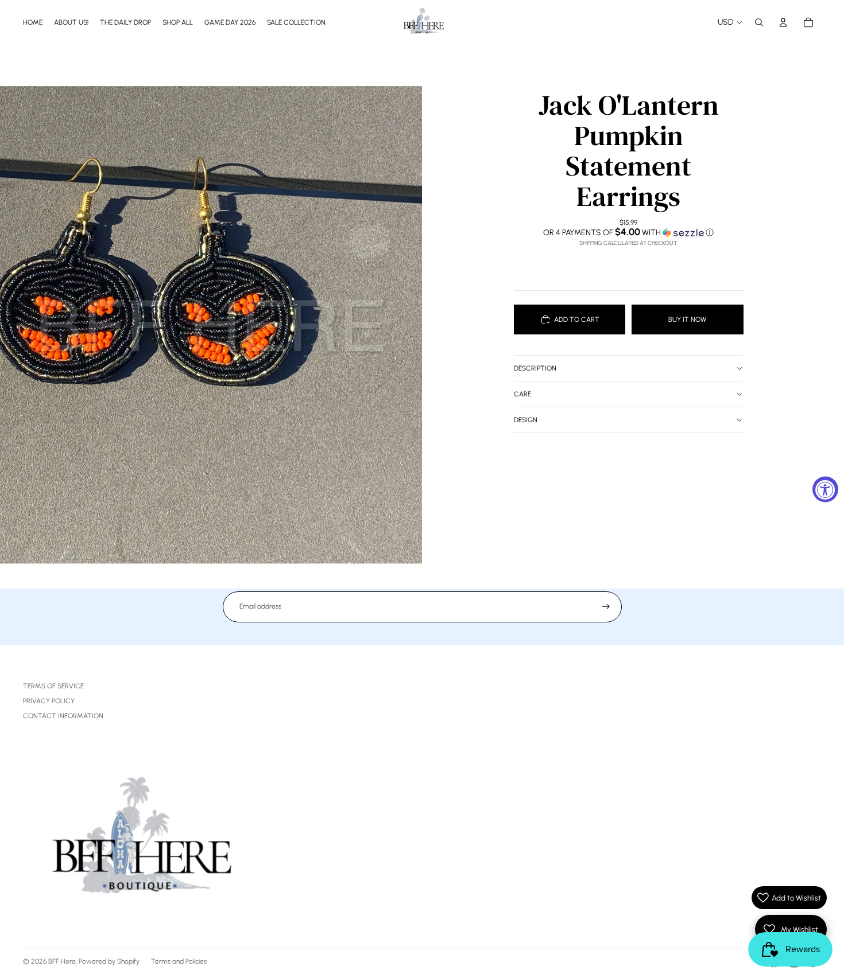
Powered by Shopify (109, 961)
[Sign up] (606, 607)
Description (535, 368)
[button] (629, 232)
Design (525, 420)
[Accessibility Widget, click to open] (825, 489)
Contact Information (63, 716)
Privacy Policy (49, 701)
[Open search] (759, 22)
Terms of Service (53, 686)
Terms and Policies (179, 961)
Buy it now (687, 319)
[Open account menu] (783, 22)
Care (522, 394)
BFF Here (62, 961)
